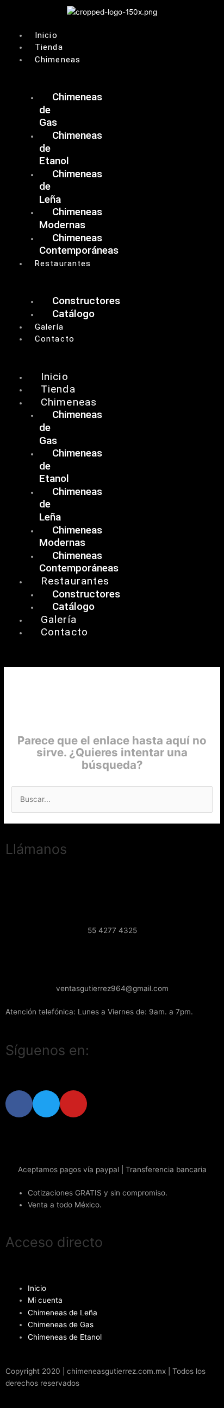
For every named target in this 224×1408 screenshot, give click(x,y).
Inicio (46, 35)
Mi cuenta (45, 1300)
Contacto (54, 339)
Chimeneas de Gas (61, 1324)
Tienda (49, 47)
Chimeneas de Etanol (65, 1337)
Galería (49, 327)
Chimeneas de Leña (62, 1312)
